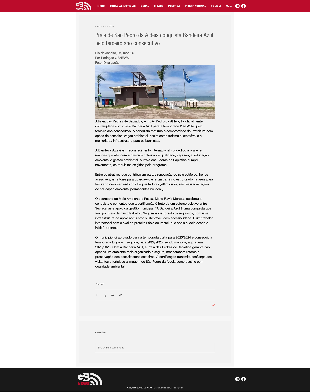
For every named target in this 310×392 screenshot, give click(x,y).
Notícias (100, 284)
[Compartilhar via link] (120, 295)
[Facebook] (243, 6)
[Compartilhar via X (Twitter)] (104, 295)
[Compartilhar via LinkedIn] (112, 295)
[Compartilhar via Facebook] (96, 295)
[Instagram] (237, 6)
